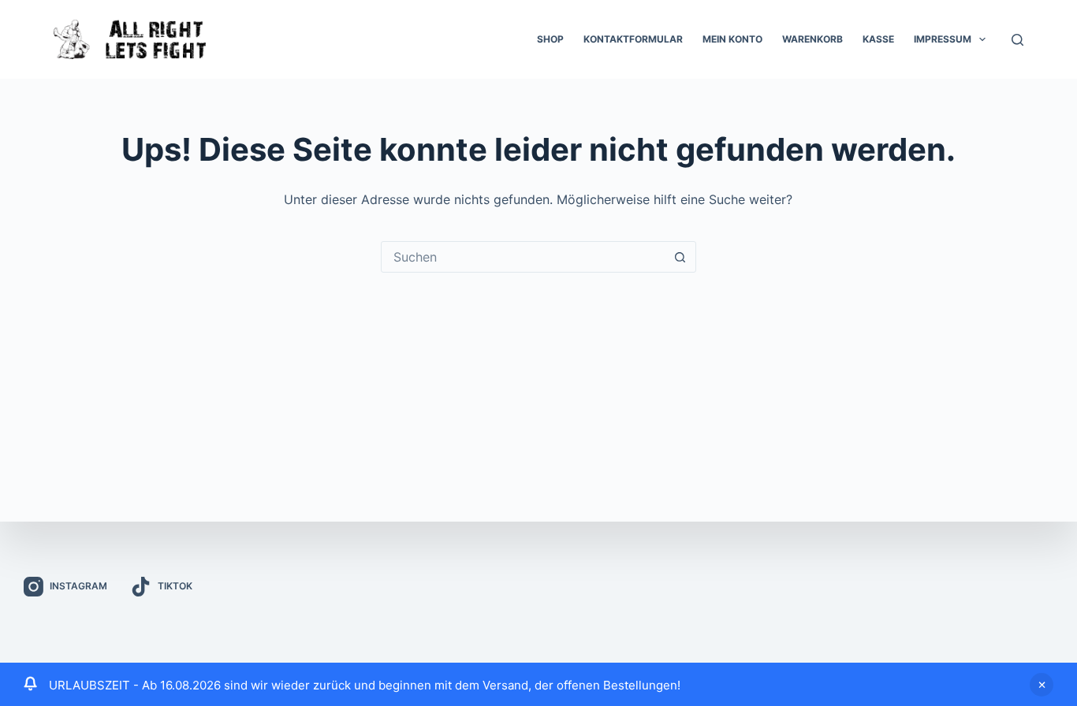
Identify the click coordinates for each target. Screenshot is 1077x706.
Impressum (942, 39)
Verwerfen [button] (1041, 685)
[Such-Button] (680, 257)
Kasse (878, 39)
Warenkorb (812, 39)
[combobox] (523, 257)
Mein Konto (732, 39)
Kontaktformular (633, 39)
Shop (550, 39)
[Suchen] (1017, 40)
